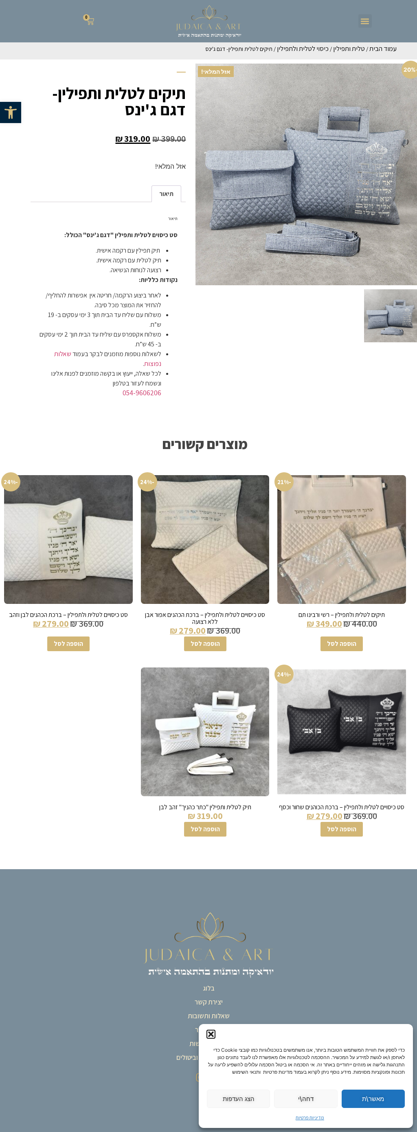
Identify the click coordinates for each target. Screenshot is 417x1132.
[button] (10, 112)
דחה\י (306, 1099)
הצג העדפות (239, 1099)
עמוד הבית (383, 48)
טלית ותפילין (349, 48)
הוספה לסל (341, 643)
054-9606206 (142, 392)
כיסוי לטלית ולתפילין (303, 48)
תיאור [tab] (166, 194)
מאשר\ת (373, 1099)
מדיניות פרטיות (310, 1117)
